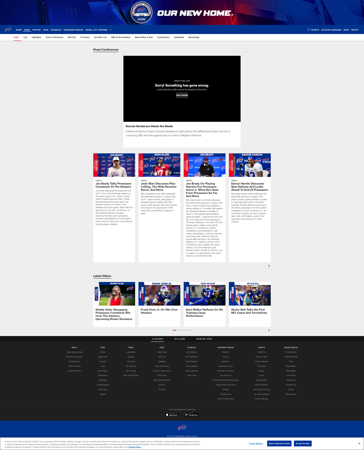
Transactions (103, 375)
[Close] (359, 443)
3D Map (225, 389)
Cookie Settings (256, 443)
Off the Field (162, 375)
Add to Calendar (191, 371)
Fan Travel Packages (261, 394)
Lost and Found (225, 375)
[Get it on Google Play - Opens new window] (191, 416)
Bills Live (162, 357)
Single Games (261, 380)
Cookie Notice (74, 361)
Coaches (102, 361)
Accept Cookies (303, 443)
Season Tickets (261, 357)
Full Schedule (191, 352)
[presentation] (269, 266)
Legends (103, 394)
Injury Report (103, 371)
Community (291, 375)
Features (131, 357)
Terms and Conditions (261, 389)
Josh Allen (131, 361)
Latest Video (162, 352)
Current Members (261, 361)
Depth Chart (102, 357)
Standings (103, 380)
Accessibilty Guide (226, 366)
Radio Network (291, 394)
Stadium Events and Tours (226, 385)
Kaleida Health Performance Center (225, 380)
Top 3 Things (131, 371)
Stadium (225, 352)
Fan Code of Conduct (225, 371)
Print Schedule (191, 366)
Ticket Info (261, 352)
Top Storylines (131, 366)
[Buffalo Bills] (182, 428)
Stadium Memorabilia (225, 399)
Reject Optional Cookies (279, 443)
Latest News (131, 352)
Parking (225, 357)
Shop (291, 361)
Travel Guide (191, 375)
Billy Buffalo (291, 371)
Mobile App (291, 380)
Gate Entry (225, 361)
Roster (102, 352)
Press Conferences (162, 366)
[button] (182, 95)
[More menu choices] (110, 29)
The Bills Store (225, 394)
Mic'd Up (162, 385)
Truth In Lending (74, 366)
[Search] (309, 29)
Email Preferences (291, 357)
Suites (261, 375)
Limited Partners (103, 385)
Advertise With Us (74, 371)
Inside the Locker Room (162, 371)
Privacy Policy (135, 447)
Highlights (162, 361)
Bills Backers (291, 366)
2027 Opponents (191, 357)
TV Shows (162, 389)
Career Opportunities (74, 352)
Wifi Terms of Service (74, 357)
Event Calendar (191, 361)
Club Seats (261, 366)
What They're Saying (131, 375)
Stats (103, 366)
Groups (261, 371)
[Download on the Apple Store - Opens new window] (172, 415)
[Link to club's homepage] (8, 29)
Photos (291, 389)
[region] (182, 443)
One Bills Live (291, 385)
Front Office (102, 389)
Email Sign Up (291, 352)
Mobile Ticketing (261, 385)
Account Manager (261, 399)
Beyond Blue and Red (162, 380)
